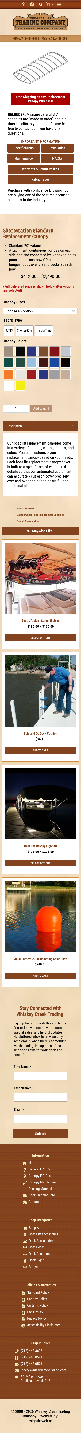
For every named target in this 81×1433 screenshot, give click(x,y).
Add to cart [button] (40, 750)
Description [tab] (14, 426)
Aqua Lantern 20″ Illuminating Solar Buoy (40, 959)
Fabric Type (13, 320)
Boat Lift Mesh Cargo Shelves (40, 621)
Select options (40, 637)
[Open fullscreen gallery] (68, 83)
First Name (23, 1067)
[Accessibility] (24, 4)
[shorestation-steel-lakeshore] (40, 68)
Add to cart (41, 408)
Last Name (22, 1088)
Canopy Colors (15, 341)
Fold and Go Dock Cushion (40, 733)
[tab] (40, 83)
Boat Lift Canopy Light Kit (40, 846)
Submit (40, 1133)
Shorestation (32, 521)
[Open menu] (58, 4)
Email (19, 1110)
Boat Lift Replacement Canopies (46, 514)
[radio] (9, 331)
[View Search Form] (40, 4)
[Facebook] (32, 4)
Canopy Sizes (14, 302)
